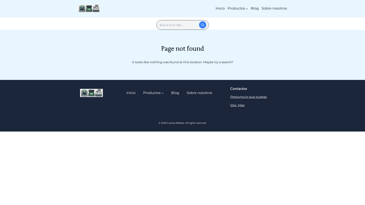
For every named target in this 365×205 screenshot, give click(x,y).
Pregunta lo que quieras (248, 97)
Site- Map (237, 105)
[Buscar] (202, 24)
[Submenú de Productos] (247, 8)
